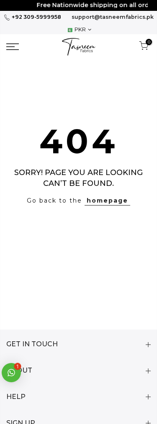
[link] (22, 46)
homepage (107, 200)
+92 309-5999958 (35, 17)
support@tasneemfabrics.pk (113, 17)
